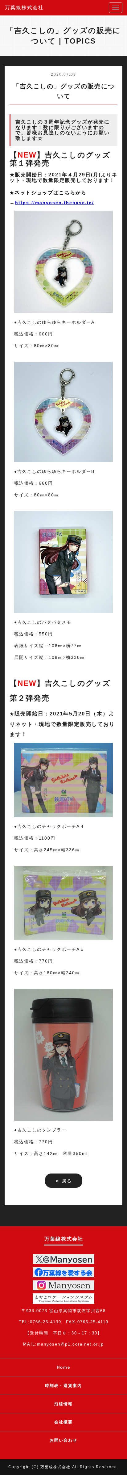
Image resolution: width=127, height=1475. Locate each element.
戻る (63, 1180)
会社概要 (63, 1422)
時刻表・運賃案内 (63, 1385)
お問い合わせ (63, 1440)
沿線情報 (63, 1403)
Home (63, 1367)
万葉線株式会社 (24, 7)
